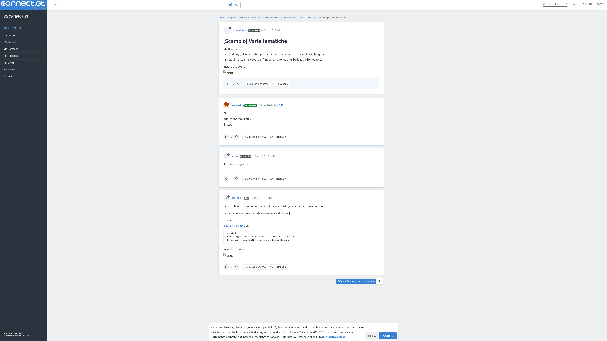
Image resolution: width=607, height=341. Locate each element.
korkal (235, 156)
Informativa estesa (333, 336)
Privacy (6, 333)
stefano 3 (237, 198)
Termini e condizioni (17, 333)
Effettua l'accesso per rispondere (355, 281)
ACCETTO (388, 335)
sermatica (237, 105)
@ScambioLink (233, 225)
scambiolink (240, 30)
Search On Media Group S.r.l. (19, 336)
